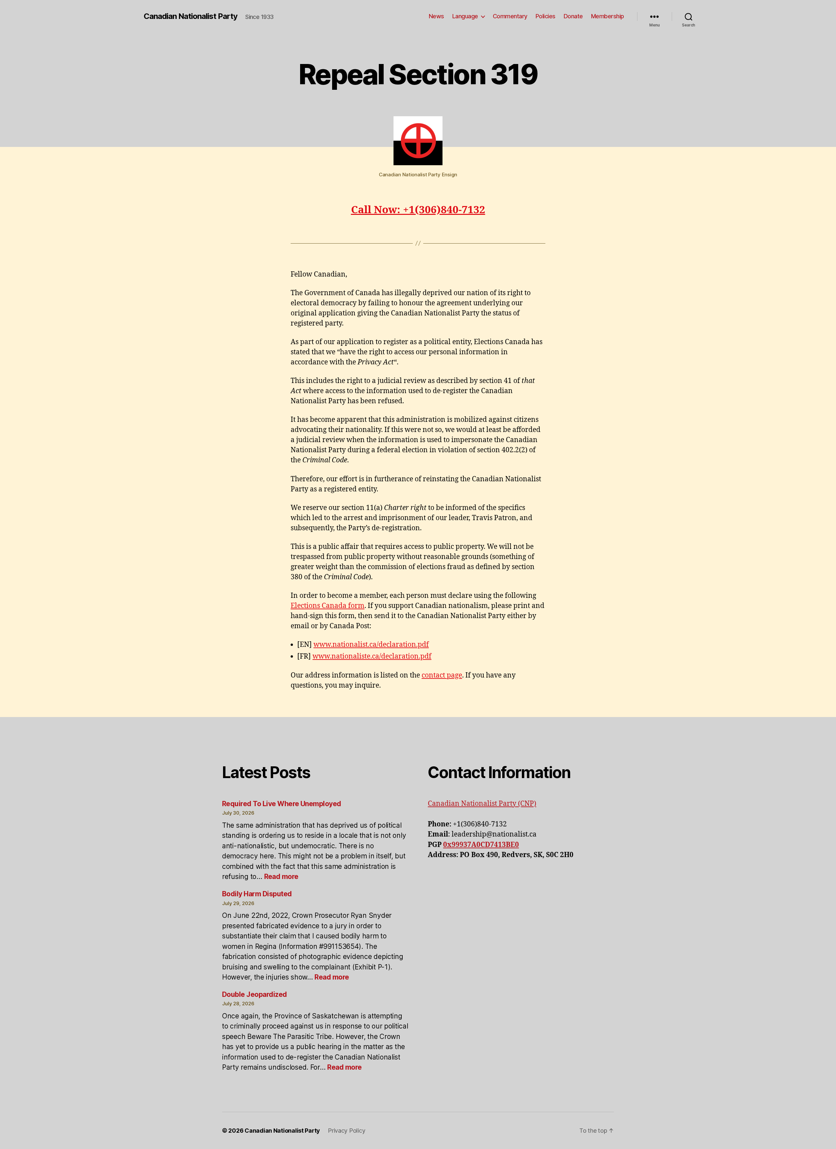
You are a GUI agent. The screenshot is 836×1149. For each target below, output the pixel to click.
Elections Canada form (327, 605)
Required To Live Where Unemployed (281, 804)
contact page (442, 675)
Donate (573, 16)
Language (465, 16)
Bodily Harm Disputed (257, 894)
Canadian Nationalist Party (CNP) (482, 803)
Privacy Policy (346, 1130)
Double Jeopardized (254, 994)
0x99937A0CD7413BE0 (481, 844)
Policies (545, 16)
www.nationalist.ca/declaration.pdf (371, 644)
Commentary (510, 16)
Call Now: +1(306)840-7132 (418, 210)
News (436, 16)
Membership (607, 16)
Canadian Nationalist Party (190, 16)
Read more (281, 876)
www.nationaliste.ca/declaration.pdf (372, 656)
